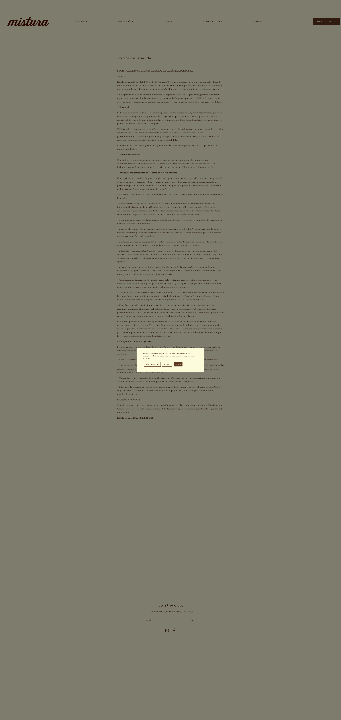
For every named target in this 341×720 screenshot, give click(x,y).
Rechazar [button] (167, 364)
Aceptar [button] (178, 364)
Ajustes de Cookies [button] (152, 364)
